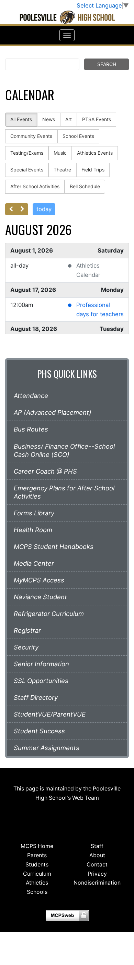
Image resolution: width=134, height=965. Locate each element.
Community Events (31, 136)
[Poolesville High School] (67, 17)
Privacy (97, 874)
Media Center (34, 563)
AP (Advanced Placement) (52, 412)
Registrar (27, 630)
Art (68, 119)
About (97, 855)
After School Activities (34, 186)
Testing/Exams (26, 153)
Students (36, 864)
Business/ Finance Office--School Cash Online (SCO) (64, 450)
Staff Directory (36, 697)
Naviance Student (40, 597)
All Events (21, 119)
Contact (97, 864)
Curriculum (37, 874)
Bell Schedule (85, 186)
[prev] (11, 209)
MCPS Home (37, 846)
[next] (22, 209)
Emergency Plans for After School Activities (64, 492)
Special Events (26, 169)
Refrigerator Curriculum (49, 613)
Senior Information (41, 664)
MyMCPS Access (39, 580)
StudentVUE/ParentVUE (50, 714)
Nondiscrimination (97, 882)
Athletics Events (95, 153)
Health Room (33, 529)
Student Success (39, 731)
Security (26, 647)
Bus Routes (31, 429)
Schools (37, 892)
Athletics (37, 882)
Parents (37, 855)
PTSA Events (96, 119)
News (48, 119)
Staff (97, 846)
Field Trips (92, 169)
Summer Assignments (46, 747)
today (44, 209)
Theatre (62, 169)
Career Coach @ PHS (45, 471)
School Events (78, 136)
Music (60, 153)
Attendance (31, 395)
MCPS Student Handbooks (53, 546)
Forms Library (34, 513)
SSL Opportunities (41, 680)
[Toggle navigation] (67, 35)
